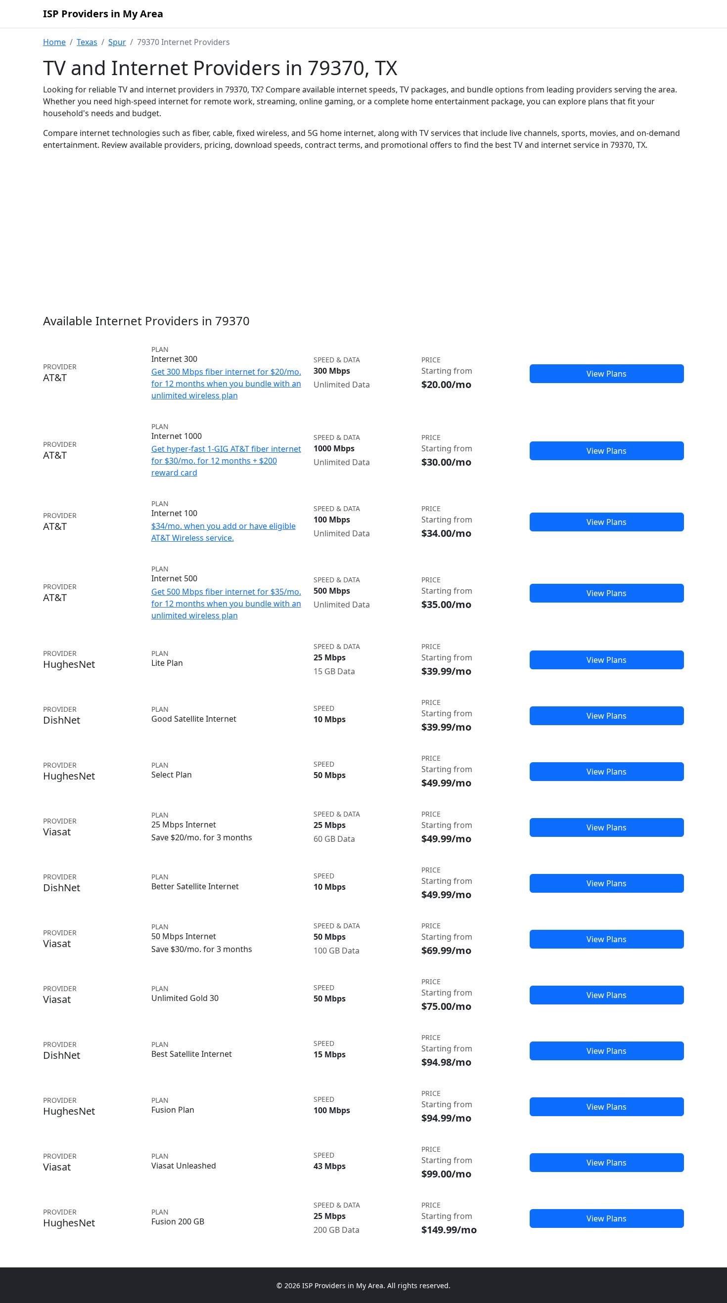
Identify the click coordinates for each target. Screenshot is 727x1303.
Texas (87, 42)
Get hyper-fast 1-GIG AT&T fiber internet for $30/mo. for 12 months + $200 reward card (226, 460)
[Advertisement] (363, 228)
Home (54, 42)
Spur (117, 42)
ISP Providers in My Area (103, 13)
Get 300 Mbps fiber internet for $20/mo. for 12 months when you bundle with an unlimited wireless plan (226, 383)
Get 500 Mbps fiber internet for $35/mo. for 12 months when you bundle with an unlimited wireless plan (226, 603)
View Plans (607, 373)
